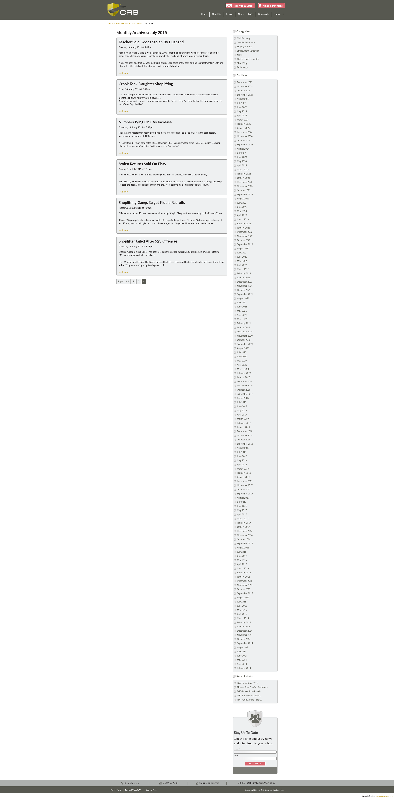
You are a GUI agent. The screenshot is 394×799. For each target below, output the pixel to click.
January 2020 (243, 377)
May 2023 (242, 211)
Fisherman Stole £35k (247, 683)
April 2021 (242, 315)
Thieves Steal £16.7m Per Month (252, 687)
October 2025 (243, 91)
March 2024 (243, 170)
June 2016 (242, 556)
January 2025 (243, 128)
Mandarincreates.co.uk (385, 796)
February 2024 (244, 174)
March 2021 (243, 319)
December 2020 (244, 332)
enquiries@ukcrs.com (209, 783)
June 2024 (242, 157)
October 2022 (243, 240)
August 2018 (243, 448)
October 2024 (243, 141)
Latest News (137, 24)
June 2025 (242, 107)
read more (123, 73)
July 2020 (241, 352)
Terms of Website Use (133, 790)
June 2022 (242, 257)
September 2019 (245, 394)
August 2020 (243, 348)
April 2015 (242, 614)
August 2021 (243, 298)
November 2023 (245, 186)
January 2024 (243, 178)
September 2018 (245, 444)
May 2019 (242, 411)
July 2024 (241, 153)
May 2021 (242, 311)
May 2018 (242, 461)
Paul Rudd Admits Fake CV (249, 700)
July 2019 (241, 402)
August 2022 (243, 249)
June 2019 (242, 407)
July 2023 (241, 203)
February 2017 (244, 523)
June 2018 (242, 456)
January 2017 (243, 527)
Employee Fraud (244, 47)
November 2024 (245, 136)
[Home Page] (122, 10)
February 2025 (244, 124)
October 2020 (243, 340)
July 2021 (241, 303)
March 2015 (243, 618)
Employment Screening (248, 51)
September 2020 (245, 344)
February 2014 (244, 668)
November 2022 (245, 236)
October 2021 (243, 290)
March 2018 (243, 469)
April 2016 (242, 564)
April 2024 (242, 166)
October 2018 (243, 440)
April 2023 (242, 215)
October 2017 (243, 490)
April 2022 (242, 265)
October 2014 (243, 639)
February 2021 (244, 323)
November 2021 (245, 286)
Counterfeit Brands (246, 43)
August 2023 (243, 199)
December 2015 (244, 581)
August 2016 (243, 548)
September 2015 (245, 593)
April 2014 (242, 664)
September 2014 (245, 643)
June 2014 (242, 656)
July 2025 (241, 103)
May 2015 (242, 610)
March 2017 (243, 519)
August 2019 (243, 398)
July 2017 (241, 502)
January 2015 (243, 627)
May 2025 (242, 111)
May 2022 (242, 261)
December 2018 (244, 431)
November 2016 (245, 535)
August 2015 (243, 598)
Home (204, 14)
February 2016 (244, 573)
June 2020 (242, 357)
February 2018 (244, 473)
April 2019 (242, 415)
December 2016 (244, 531)
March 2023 (243, 220)
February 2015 (244, 623)
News (240, 14)
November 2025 (245, 87)
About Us (216, 14)
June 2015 (242, 606)
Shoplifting (242, 63)
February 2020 (244, 373)
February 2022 (244, 274)
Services (229, 14)
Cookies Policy (151, 790)
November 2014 (245, 635)
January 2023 (243, 228)
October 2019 (243, 390)
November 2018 (245, 436)
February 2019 (244, 423)
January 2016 (243, 577)
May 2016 (242, 560)
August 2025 (243, 99)
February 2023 (244, 224)
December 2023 (244, 182)
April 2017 (242, 515)
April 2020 (242, 365)
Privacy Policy (116, 790)
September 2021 (245, 294)
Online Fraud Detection (248, 59)
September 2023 (245, 195)
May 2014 (242, 660)
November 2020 (245, 336)
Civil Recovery (243, 38)
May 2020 (242, 361)
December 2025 (244, 82)
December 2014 (244, 631)
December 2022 (244, 232)
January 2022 (243, 278)
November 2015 (245, 585)
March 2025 (243, 120)
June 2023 (242, 207)
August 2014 (243, 647)
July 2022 (241, 253)
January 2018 (243, 477)
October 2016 (243, 539)
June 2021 (242, 307)
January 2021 (243, 328)
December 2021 (244, 282)
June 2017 (242, 506)
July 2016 (241, 552)
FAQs (250, 14)
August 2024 (243, 149)
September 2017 (245, 494)
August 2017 (243, 498)
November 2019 (245, 386)
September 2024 (245, 145)
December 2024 (244, 132)
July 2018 (241, 452)
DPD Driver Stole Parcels (249, 692)
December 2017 (244, 481)
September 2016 (245, 544)
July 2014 (241, 652)
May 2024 (242, 161)
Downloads (263, 14)
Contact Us (279, 14)
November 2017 (245, 485)
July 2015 (241, 602)
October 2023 (243, 190)
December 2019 (244, 382)
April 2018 (242, 465)
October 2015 (243, 589)
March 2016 (243, 569)
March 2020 (243, 369)
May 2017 (242, 510)
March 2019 (243, 419)
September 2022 (245, 244)
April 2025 (242, 116)
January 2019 (243, 427)
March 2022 (243, 269)
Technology (242, 67)
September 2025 (245, 95)
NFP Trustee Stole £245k (249, 696)
